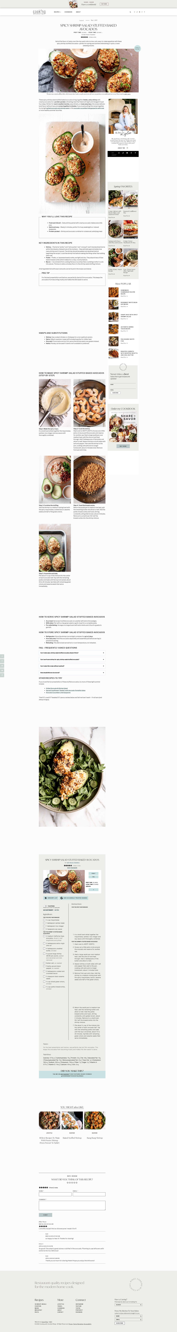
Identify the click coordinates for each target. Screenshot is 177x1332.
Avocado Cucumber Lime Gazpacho (58, 692)
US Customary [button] (48, 910)
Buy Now (104, 4)
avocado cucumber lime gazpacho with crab (89, 108)
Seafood (81, 20)
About (78, 12)
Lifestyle (49, 1133)
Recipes (57, 12)
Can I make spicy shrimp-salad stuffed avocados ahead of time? (59, 653)
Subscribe (115, 392)
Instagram (79, 1304)
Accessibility (87, 1324)
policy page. (127, 94)
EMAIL (112, 390)
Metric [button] (57, 910)
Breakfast (38, 1310)
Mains (37, 1308)
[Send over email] (2, 666)
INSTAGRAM (65, 1074)
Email (75, 1191)
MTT (50, 1322)
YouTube (79, 1306)
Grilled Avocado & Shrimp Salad (57, 688)
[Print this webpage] (2, 670)
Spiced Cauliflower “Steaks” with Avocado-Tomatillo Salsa (65, 690)
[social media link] (119, 153)
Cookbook (68, 12)
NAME (111, 384)
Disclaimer (80, 1324)
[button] (81, 37)
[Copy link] (2, 675)
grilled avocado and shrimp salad (58, 108)
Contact (60, 1312)
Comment (43, 1199)
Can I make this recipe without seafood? (52, 666)
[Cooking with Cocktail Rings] (39, 12)
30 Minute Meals (40, 1304)
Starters (38, 1306)
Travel (59, 1306)
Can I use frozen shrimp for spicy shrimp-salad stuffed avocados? (59, 659)
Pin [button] (93, 877)
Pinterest (79, 1310)
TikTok (78, 1308)
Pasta (37, 1312)
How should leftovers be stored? (50, 672)
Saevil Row (45, 1322)
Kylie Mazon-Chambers (89, 34)
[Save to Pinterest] (2, 661)
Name (41, 1191)
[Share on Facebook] (2, 656)
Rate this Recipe (72, 868)
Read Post (111, 217)
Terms (75, 1324)
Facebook (79, 1312)
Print (93, 873)
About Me (121, 148)
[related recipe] (49, 1130)
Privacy (71, 1324)
